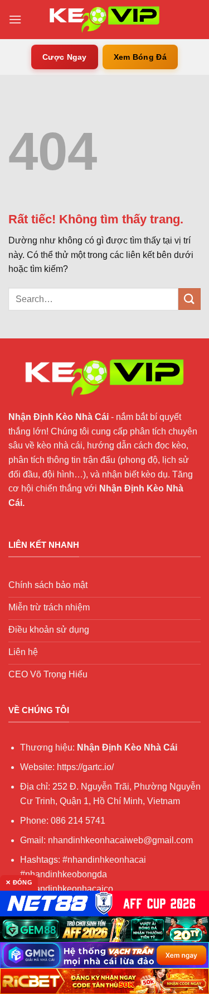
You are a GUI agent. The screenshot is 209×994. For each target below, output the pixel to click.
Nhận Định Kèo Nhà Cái (58, 417)
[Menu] (15, 19)
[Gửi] (189, 299)
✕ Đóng (19, 882)
